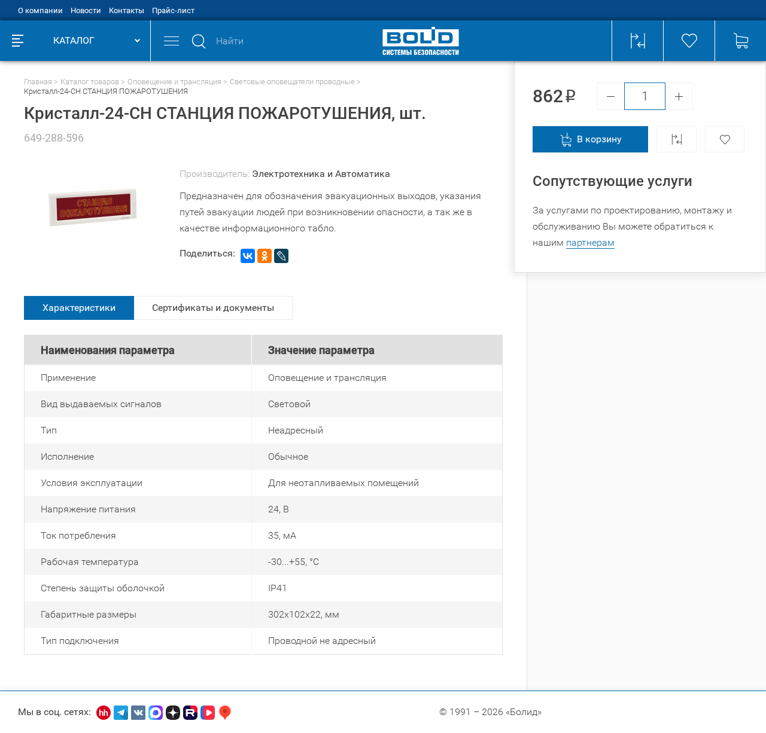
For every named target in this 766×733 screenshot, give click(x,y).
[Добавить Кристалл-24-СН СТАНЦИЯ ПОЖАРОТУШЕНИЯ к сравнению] (676, 139)
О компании (40, 10)
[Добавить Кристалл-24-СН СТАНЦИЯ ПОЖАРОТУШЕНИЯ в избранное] (724, 139)
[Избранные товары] (689, 40)
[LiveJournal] (281, 256)
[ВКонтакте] (248, 256)
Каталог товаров (89, 81)
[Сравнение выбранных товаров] (637, 40)
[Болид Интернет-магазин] (420, 40)
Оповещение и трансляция (174, 81)
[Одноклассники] (264, 256)
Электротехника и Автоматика (321, 173)
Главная (38, 81)
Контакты (126, 10)
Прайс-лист (173, 10)
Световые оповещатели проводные (292, 81)
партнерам (590, 242)
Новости (86, 10)
